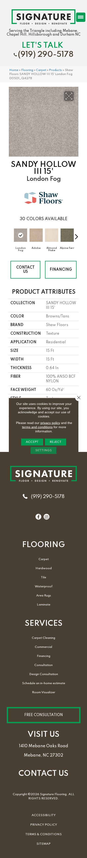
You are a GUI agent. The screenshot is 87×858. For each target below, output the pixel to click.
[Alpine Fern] (67, 235)
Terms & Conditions (43, 834)
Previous (10, 234)
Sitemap (43, 843)
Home (13, 70)
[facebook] (38, 517)
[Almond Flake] (51, 235)
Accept (32, 441)
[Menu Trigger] (80, 17)
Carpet (41, 70)
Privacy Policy (43, 824)
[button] (44, 715)
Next (76, 234)
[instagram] (46, 517)
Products (55, 70)
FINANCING (61, 270)
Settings (43, 450)
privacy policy (50, 422)
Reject (55, 441)
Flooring (27, 70)
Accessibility (44, 815)
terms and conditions (37, 427)
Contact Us (25, 270)
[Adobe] (36, 235)
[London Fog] (20, 235)
